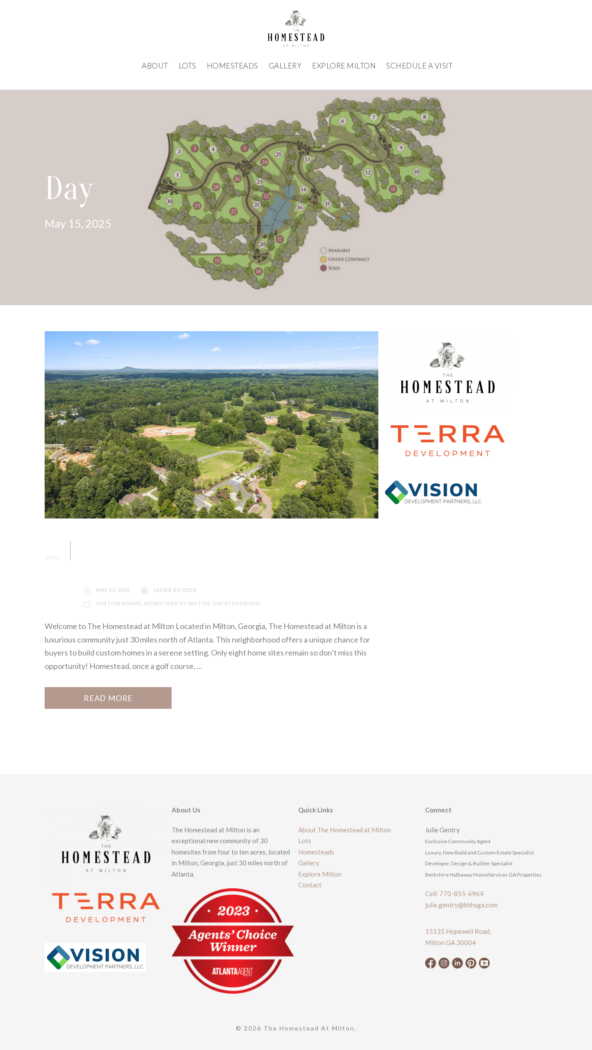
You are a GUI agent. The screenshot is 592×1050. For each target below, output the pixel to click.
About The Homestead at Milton (344, 830)
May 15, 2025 (113, 590)
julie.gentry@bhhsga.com (461, 905)
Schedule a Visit (419, 65)
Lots (187, 65)
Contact (310, 885)
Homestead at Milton (177, 603)
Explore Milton (344, 65)
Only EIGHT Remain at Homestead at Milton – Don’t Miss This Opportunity (210, 556)
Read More (108, 698)
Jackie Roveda (175, 590)
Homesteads (232, 65)
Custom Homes (118, 603)
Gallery (285, 65)
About (155, 65)
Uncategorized (236, 603)
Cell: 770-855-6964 (454, 893)
